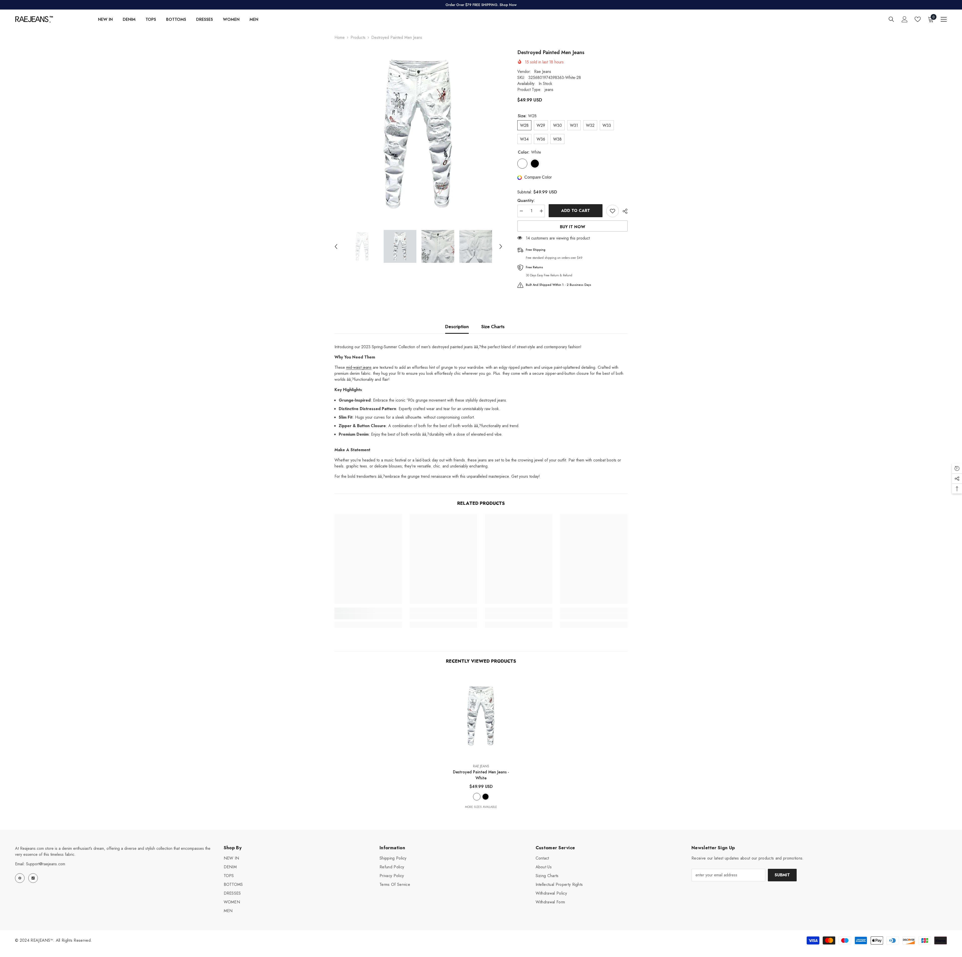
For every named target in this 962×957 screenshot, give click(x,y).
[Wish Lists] (918, 19)
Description (457, 326)
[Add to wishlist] (612, 211)
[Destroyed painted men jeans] (481, 716)
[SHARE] (623, 211)
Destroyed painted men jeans (481, 775)
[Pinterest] (20, 878)
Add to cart (575, 210)
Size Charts (493, 326)
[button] (336, 246)
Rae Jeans (542, 71)
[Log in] (905, 19)
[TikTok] (33, 878)
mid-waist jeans (359, 367)
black (485, 796)
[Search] (891, 19)
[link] (368, 616)
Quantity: (526, 200)
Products (358, 37)
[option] (418, 133)
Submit (782, 875)
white (476, 796)
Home (339, 37)
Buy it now (572, 227)
